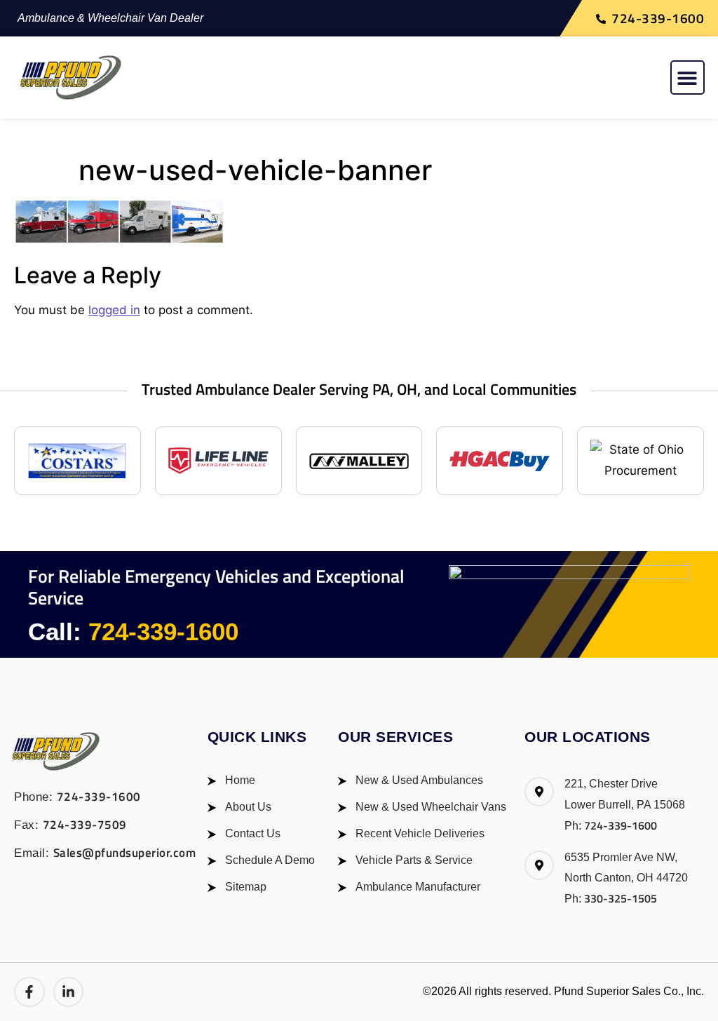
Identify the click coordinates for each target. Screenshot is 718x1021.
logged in (114, 310)
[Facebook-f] (29, 992)
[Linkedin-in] (68, 992)
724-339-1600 (163, 631)
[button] (687, 77)
